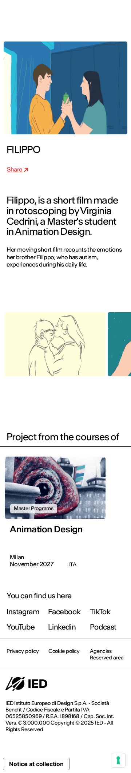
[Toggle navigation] (119, 15)
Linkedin (62, 626)
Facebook (64, 611)
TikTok (100, 611)
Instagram (23, 611)
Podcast (103, 626)
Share (15, 169)
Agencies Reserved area (106, 654)
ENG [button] (62, 15)
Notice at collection (36, 764)
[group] (55, 349)
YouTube (21, 626)
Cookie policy (64, 651)
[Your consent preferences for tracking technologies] (118, 760)
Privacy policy (23, 651)
